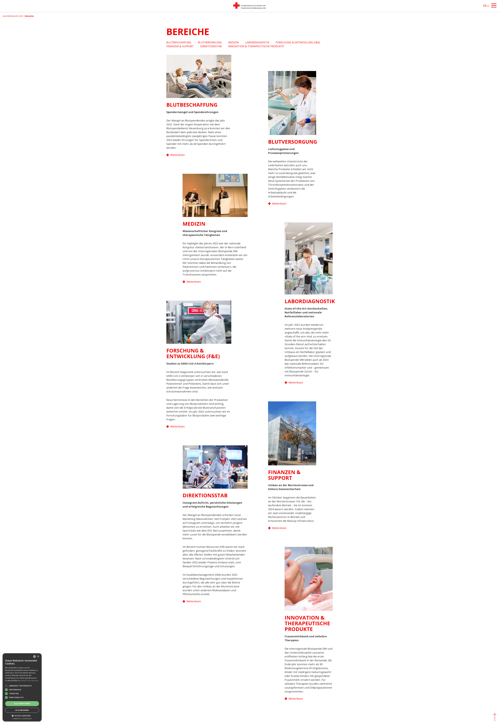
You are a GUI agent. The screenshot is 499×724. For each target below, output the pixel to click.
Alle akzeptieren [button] (22, 703)
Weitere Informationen (30, 680)
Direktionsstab (211, 46)
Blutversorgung (210, 42)
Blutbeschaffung (178, 42)
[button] (22, 715)
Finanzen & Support (180, 46)
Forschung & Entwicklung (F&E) (298, 42)
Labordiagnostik (257, 42)
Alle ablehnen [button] (22, 710)
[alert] (22, 687)
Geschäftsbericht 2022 (13, 16)
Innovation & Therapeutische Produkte (256, 46)
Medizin (233, 42)
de (485, 6)
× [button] (38, 656)
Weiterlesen (177, 155)
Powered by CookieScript (22, 719)
